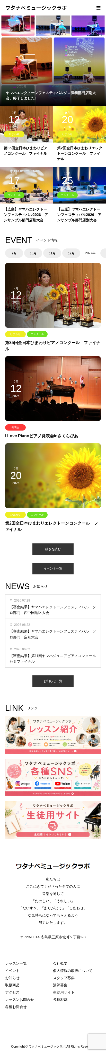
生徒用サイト (64, 992)
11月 (52, 253)
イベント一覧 (53, 568)
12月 (71, 253)
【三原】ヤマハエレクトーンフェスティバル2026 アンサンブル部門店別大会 (79, 214)
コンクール (14, 195)
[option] (53, 60)
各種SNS (60, 999)
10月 (33, 253)
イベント (12, 971)
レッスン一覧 (16, 963)
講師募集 (60, 985)
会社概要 (60, 963)
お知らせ (12, 978)
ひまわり (14, 133)
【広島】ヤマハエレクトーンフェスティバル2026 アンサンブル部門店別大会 (26, 214)
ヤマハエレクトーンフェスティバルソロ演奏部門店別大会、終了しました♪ (51, 95)
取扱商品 (12, 985)
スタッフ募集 (64, 978)
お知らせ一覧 (53, 681)
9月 (14, 253)
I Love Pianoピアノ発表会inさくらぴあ (41, 436)
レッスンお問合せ (19, 999)
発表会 (15, 427)
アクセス (12, 992)
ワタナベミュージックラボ (36, 7)
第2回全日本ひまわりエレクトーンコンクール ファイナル (79, 153)
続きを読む (53, 549)
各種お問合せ (16, 1007)
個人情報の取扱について (73, 971)
